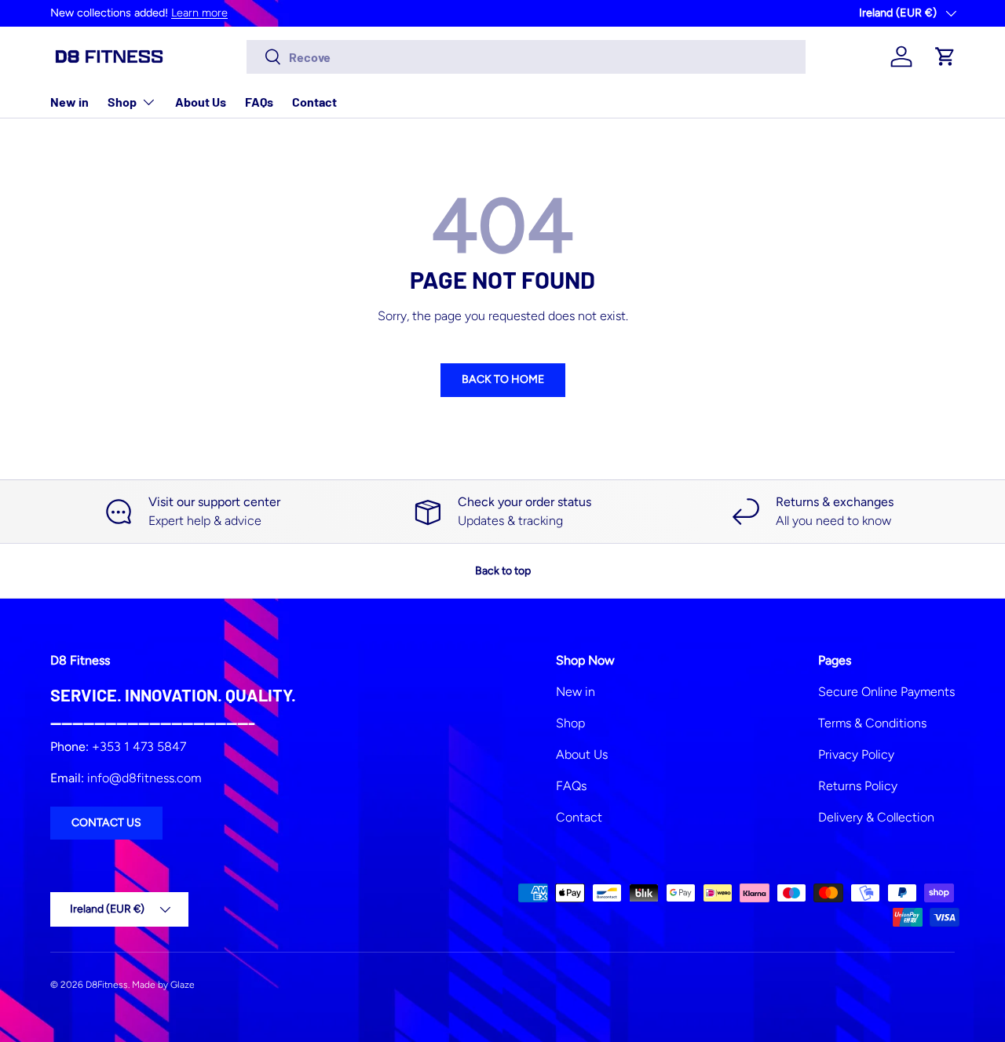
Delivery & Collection (876, 817)
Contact (314, 101)
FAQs (259, 101)
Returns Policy (857, 785)
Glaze (182, 984)
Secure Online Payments (886, 691)
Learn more (199, 12)
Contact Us (106, 822)
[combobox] (526, 57)
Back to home (503, 379)
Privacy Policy (856, 754)
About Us (200, 101)
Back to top (503, 570)
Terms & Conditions (872, 723)
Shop (122, 101)
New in (69, 101)
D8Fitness (107, 984)
